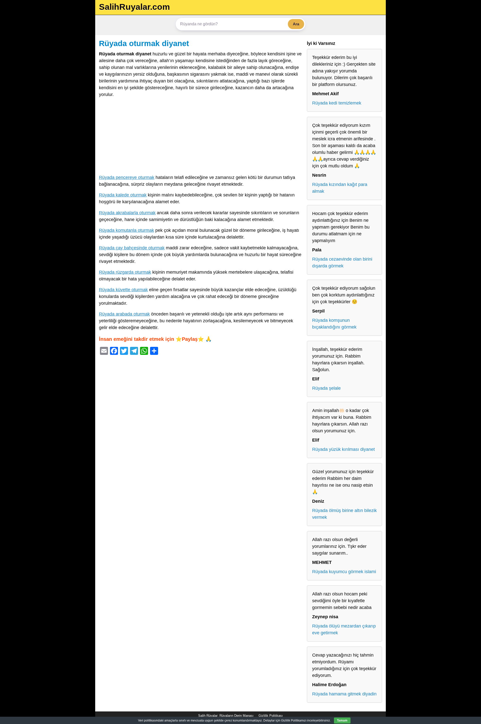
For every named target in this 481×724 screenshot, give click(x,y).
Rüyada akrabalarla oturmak (127, 212)
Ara (296, 24)
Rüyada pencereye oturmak (126, 177)
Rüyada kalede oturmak (123, 194)
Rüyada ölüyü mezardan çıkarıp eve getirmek (344, 629)
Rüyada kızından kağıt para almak (339, 188)
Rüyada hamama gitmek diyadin (344, 693)
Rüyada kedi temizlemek (336, 103)
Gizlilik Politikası (271, 715)
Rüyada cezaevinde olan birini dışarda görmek (342, 262)
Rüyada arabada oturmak (124, 314)
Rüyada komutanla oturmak (126, 230)
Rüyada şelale (326, 388)
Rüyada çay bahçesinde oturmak (132, 247)
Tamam (342, 720)
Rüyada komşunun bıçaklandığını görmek (334, 324)
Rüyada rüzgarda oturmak (125, 272)
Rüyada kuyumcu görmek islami (344, 571)
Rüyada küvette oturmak (123, 289)
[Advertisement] (200, 137)
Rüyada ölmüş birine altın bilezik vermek (344, 514)
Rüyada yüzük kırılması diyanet (343, 449)
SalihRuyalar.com (134, 7)
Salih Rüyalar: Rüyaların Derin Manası (226, 715)
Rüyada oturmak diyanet (144, 43)
